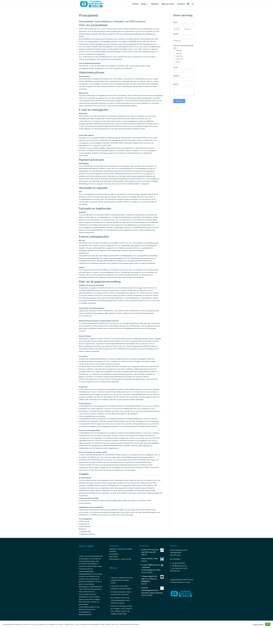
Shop (143, 4)
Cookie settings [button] (258, 624)
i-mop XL (178, 53)
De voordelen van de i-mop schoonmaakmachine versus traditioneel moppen (120, 600)
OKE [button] (267, 624)
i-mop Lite (178, 50)
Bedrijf (176, 34)
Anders (177, 62)
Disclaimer (112, 551)
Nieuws (155, 4)
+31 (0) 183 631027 (178, 563)
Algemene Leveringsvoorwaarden (120, 549)
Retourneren (113, 557)
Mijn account (168, 4)
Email (175, 67)
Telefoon (176, 76)
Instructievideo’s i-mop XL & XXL (120, 559)
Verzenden (179, 101)
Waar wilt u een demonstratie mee (183, 47)
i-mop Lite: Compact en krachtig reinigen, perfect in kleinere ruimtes (121, 580)
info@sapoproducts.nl (179, 566)
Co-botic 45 (179, 59)
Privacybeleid (113, 554)
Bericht (175, 84)
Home (135, 4)
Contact (181, 4)
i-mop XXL (178, 56)
